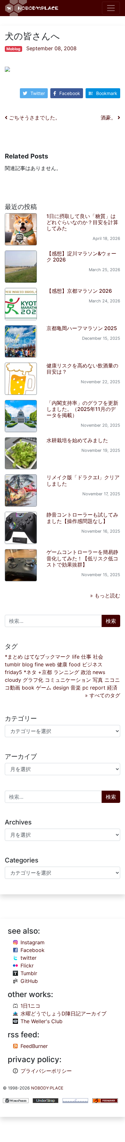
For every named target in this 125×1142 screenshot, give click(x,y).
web (50, 664)
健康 (62, 664)
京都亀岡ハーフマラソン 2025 (81, 328)
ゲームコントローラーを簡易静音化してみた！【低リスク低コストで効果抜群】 (82, 558)
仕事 (86, 656)
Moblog (13, 48)
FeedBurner (34, 1046)
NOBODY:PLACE (47, 1088)
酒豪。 (109, 117)
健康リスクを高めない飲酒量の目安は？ (82, 368)
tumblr (13, 664)
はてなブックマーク (47, 656)
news (99, 672)
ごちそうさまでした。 (33, 117)
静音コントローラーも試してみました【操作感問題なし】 (82, 517)
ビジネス (92, 664)
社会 (98, 656)
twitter (29, 958)
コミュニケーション (68, 680)
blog (27, 664)
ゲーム (43, 687)
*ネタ (30, 672)
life (75, 656)
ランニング (66, 672)
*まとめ (14, 656)
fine (39, 664)
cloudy (13, 680)
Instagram (33, 942)
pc (85, 687)
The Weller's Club (42, 1021)
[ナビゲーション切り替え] (111, 8)
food (74, 664)
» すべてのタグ (102, 695)
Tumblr (29, 973)
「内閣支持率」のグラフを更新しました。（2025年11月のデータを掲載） (82, 409)
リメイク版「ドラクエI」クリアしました (83, 480)
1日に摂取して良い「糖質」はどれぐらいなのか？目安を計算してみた (82, 222)
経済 (112, 687)
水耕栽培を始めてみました (77, 440)
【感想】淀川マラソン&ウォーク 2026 (81, 256)
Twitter (37, 93)
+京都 (45, 672)
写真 (98, 680)
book (28, 687)
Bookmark (106, 93)
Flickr (27, 965)
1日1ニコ (30, 1006)
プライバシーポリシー (46, 1071)
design (61, 687)
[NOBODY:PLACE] (32, 8)
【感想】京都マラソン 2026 (79, 291)
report (97, 687)
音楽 (76, 687)
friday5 (13, 672)
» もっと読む (105, 595)
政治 (86, 672)
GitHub (29, 981)
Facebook (69, 93)
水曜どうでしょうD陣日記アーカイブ (63, 1013)
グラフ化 (33, 680)
